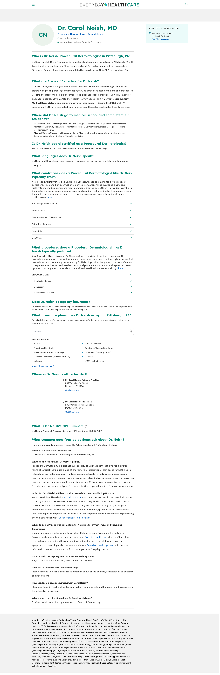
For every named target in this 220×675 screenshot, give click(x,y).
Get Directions (72, 390)
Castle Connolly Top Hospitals (75, 517)
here (49, 197)
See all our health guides (100, 545)
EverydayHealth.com (95, 537)
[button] (186, 4)
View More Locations (160, 39)
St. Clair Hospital (72, 497)
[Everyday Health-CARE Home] (109, 4)
